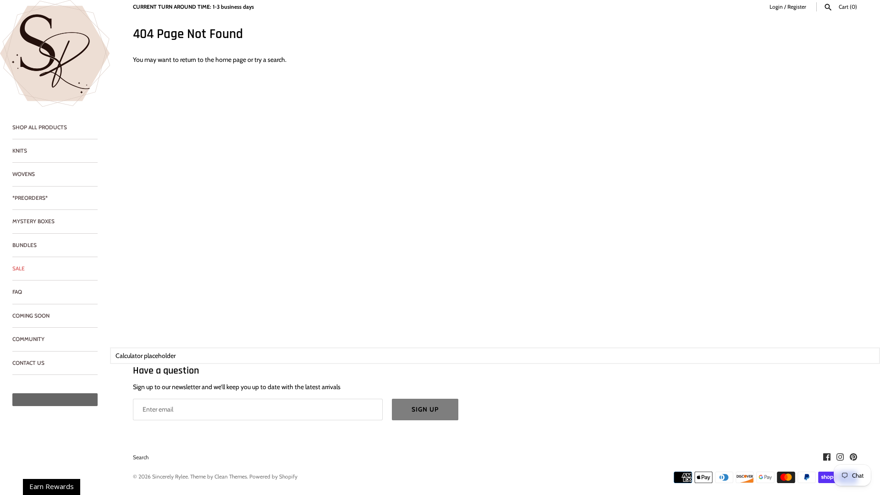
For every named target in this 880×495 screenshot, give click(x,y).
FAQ (17, 292)
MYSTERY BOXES (33, 221)
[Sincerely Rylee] (55, 53)
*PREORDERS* (30, 198)
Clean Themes (230, 476)
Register (796, 7)
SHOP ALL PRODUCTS (39, 127)
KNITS (19, 151)
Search (140, 457)
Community (28, 339)
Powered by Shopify (273, 476)
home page (230, 59)
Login (776, 7)
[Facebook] (826, 457)
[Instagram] (840, 457)
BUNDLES (24, 245)
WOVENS (23, 174)
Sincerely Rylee (170, 476)
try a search (269, 59)
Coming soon (31, 316)
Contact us (28, 363)
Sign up (425, 409)
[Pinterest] (853, 457)
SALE (18, 268)
